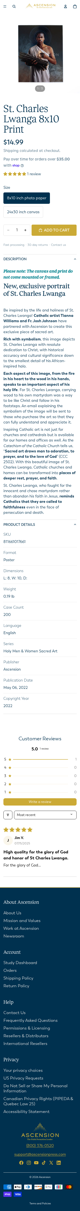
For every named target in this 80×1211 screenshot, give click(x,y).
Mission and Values (22, 920)
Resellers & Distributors (25, 1035)
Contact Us (14, 1012)
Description (15, 259)
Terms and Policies (40, 1203)
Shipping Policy (18, 978)
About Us (12, 912)
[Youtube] (36, 1162)
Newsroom (13, 935)
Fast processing (13, 245)
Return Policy (16, 985)
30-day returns (38, 245)
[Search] (14, 6)
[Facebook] (21, 1162)
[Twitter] (51, 1162)
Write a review (40, 802)
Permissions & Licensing (26, 1028)
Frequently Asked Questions (30, 1020)
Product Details (19, 525)
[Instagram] (28, 1162)
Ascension (45, 1177)
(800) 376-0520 (40, 1145)
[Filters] (7, 815)
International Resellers (25, 1043)
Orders (10, 970)
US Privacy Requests (23, 1078)
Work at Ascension (21, 928)
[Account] (65, 6)
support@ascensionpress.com (40, 1154)
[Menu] (5, 6)
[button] (15, 174)
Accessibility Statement (26, 1111)
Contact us (58, 245)
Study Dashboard (20, 962)
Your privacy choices (23, 1070)
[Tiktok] (43, 1162)
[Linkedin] (58, 1162)
